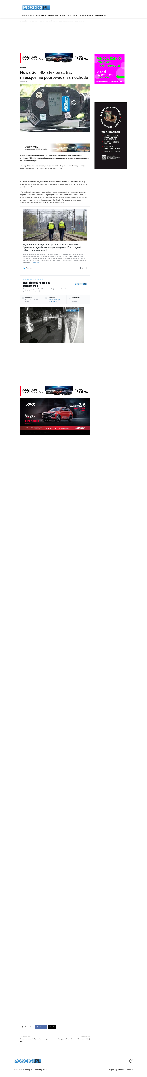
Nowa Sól (41, 21)
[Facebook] (131, 1061)
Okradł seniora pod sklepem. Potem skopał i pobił (34, 1040)
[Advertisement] (88, 7)
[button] (124, 15)
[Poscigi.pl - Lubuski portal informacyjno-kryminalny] (36, 7)
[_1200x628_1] (55, 416)
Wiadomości (33, 21)
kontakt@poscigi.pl (54, 299)
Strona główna (24, 21)
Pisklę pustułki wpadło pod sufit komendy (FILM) (74, 1039)
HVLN (44, 1070)
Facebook (54, 301)
